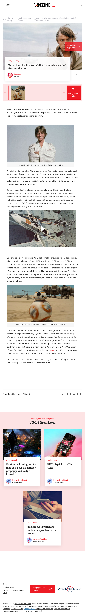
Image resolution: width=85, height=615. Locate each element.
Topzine (39, 609)
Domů (3, 19)
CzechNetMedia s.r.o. (23, 604)
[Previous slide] (6, 93)
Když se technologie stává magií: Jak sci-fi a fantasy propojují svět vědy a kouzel (21, 469)
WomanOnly (62, 606)
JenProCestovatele (62, 609)
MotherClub (73, 606)
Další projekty (8, 587)
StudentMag (48, 609)
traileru (52, 350)
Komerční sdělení (19, 480)
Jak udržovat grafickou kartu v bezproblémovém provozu (41, 530)
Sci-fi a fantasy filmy (25, 19)
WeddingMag (8, 611)
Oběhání (6, 609)
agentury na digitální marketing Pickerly (27, 606)
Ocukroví (26, 611)
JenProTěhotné (17, 609)
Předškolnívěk (29, 609)
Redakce (17, 74)
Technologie (52, 460)
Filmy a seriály (10, 19)
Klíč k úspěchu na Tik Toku (59, 466)
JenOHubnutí (36, 611)
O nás (5, 584)
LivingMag (18, 611)
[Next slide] (62, 93)
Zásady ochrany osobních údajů (13, 591)
